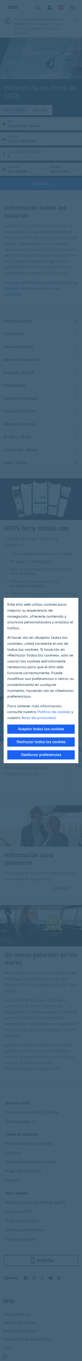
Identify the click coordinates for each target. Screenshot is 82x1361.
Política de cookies (53, 712)
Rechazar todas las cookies (41, 742)
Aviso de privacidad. (39, 718)
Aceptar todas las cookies (41, 729)
